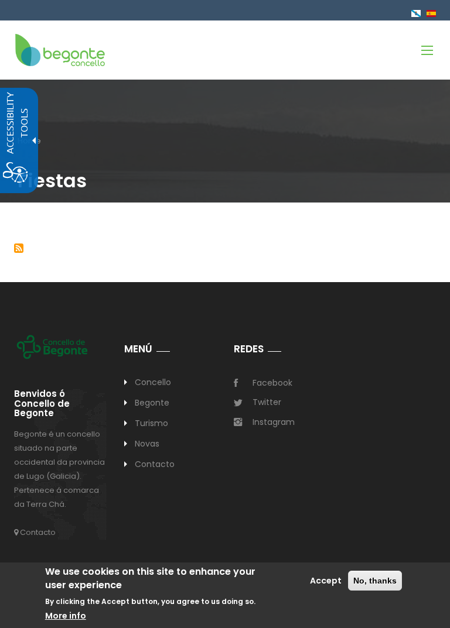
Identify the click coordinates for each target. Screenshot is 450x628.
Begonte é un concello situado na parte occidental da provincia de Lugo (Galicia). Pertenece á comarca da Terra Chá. (59, 469)
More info (65, 616)
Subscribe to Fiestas (18, 248)
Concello (153, 382)
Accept (326, 580)
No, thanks (375, 580)
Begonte (152, 403)
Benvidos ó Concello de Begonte (42, 403)
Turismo (152, 423)
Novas (147, 443)
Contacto (37, 532)
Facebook (272, 383)
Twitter (267, 402)
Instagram (274, 422)
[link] (60, 49)
